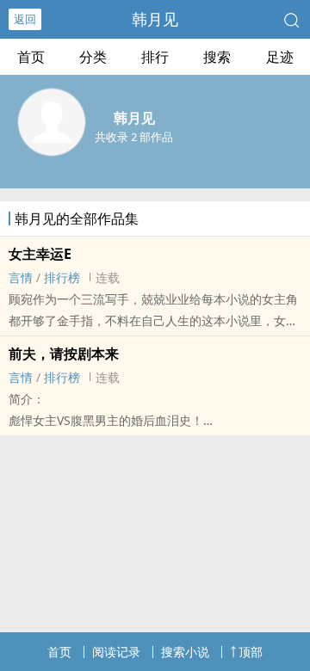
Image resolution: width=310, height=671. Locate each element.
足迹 (280, 56)
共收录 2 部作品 (134, 137)
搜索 (217, 56)
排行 (155, 56)
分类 (93, 56)
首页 (31, 56)
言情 (21, 277)
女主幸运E (40, 253)
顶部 (251, 651)
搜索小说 (185, 651)
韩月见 (155, 19)
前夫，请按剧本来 (64, 353)
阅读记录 (116, 651)
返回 (25, 19)
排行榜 (62, 277)
